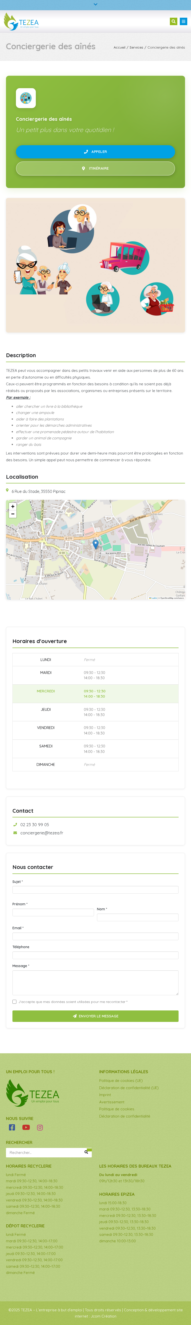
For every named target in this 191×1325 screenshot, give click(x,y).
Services (136, 47)
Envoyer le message (98, 1016)
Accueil (119, 47)
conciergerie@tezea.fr (41, 833)
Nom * (102, 909)
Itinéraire (99, 168)
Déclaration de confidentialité (124, 1116)
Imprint (105, 1094)
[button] (96, 544)
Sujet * (17, 881)
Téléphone (20, 947)
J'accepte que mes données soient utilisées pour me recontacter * (72, 1001)
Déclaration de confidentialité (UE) (129, 1087)
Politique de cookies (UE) (121, 1080)
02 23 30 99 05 (34, 824)
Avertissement (111, 1102)
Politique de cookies (116, 1109)
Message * (20, 966)
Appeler (99, 151)
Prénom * (20, 904)
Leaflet (154, 597)
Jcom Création (103, 1316)
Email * (18, 928)
